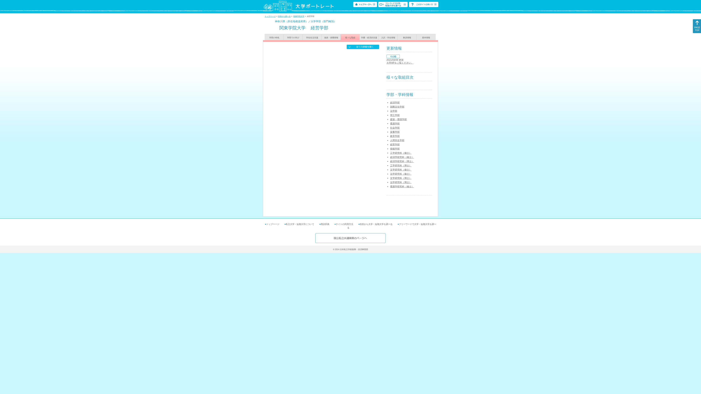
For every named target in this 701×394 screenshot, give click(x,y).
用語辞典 (325, 224)
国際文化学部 (397, 106)
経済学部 (395, 102)
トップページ (270, 16)
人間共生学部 (397, 140)
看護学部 (395, 123)
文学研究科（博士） (400, 178)
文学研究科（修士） (400, 169)
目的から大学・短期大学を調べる (376, 224)
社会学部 (395, 127)
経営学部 (395, 144)
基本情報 (426, 37)
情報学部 (395, 148)
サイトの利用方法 (344, 224)
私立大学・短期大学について (300, 224)
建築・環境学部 (398, 119)
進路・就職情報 (331, 37)
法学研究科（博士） (400, 182)
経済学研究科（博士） (402, 161)
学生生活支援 (312, 37)
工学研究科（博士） (400, 165)
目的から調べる (284, 16)
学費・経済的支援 (369, 37)
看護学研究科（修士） (402, 186)
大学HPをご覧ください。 (399, 62)
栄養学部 (395, 132)
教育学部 (395, 136)
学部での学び (293, 37)
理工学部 (395, 115)
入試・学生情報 (388, 37)
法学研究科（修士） (400, 174)
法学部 (393, 111)
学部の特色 (274, 37)
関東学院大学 (298, 16)
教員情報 (407, 37)
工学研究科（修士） (400, 153)
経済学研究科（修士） (402, 157)
